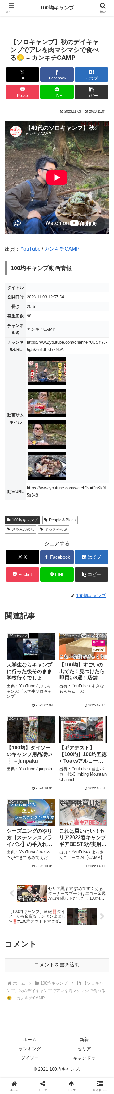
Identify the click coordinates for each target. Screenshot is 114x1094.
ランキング (30, 1048)
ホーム (29, 1039)
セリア (84, 1048)
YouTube (30, 249)
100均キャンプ (25, 520)
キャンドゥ (84, 1057)
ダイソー (30, 1057)
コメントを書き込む (57, 964)
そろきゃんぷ (56, 529)
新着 (84, 1039)
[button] (92, 92)
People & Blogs (62, 520)
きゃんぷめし (23, 529)
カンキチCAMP (61, 249)
